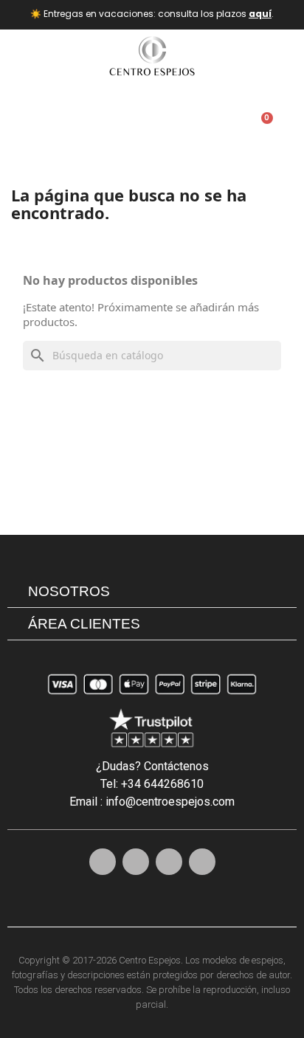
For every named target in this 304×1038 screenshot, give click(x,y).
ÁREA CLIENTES (84, 624)
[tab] (152, 591)
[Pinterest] (135, 861)
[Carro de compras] (262, 125)
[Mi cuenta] (229, 125)
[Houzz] (202, 861)
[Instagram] (102, 861)
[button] (186, 126)
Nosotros (69, 591)
